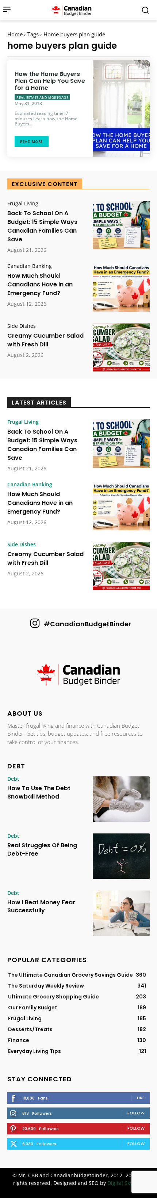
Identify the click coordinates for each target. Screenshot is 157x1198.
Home (15, 34)
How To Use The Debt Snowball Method (38, 792)
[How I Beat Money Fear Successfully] (121, 913)
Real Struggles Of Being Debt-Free (42, 849)
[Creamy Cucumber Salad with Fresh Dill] (121, 347)
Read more (31, 141)
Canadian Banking (29, 266)
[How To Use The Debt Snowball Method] (121, 799)
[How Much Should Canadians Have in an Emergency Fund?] (121, 288)
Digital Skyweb (125, 1182)
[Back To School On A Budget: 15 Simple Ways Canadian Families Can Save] (121, 225)
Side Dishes (21, 326)
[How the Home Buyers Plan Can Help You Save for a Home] (121, 108)
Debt (13, 778)
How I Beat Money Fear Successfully (41, 906)
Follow (136, 1113)
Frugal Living (22, 203)
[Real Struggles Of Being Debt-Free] (121, 856)
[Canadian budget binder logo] (73, 10)
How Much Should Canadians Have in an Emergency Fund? (40, 284)
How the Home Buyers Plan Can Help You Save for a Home (50, 81)
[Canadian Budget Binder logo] (78, 675)
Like (141, 1098)
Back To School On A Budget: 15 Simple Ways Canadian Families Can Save (42, 226)
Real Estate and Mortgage (42, 97)
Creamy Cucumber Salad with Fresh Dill (45, 340)
